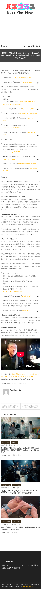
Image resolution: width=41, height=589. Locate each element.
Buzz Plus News (20, 12)
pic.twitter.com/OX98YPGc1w (12, 128)
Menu (5, 46)
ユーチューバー (21, 384)
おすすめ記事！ (6, 485)
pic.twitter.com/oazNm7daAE (12, 291)
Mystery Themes (28, 587)
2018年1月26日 (26, 296)
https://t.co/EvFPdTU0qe (23, 78)
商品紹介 (14, 442)
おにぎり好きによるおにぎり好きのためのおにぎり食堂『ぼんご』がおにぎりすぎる (10, 406)
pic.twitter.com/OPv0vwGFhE (27, 164)
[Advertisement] (20, 29)
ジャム (14, 384)
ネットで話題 (5, 442)
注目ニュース (24, 584)
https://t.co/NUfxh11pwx (27, 102)
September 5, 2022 (9, 159)
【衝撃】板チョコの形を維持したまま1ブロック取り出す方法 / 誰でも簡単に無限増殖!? (30, 406)
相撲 (15, 532)
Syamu (9, 384)
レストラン (10, 532)
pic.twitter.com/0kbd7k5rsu (11, 104)
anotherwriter (16, 390)
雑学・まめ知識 (35, 584)
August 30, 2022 (27, 82)
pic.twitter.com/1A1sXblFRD (11, 152)
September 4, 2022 (28, 109)
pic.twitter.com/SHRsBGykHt (28, 113)
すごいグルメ (15, 584)
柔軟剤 (15, 455)
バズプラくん (15, 445)
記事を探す (34, 46)
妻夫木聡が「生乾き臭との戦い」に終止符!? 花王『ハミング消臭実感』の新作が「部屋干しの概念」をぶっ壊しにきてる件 (20, 450)
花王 (19, 455)
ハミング (9, 455)
